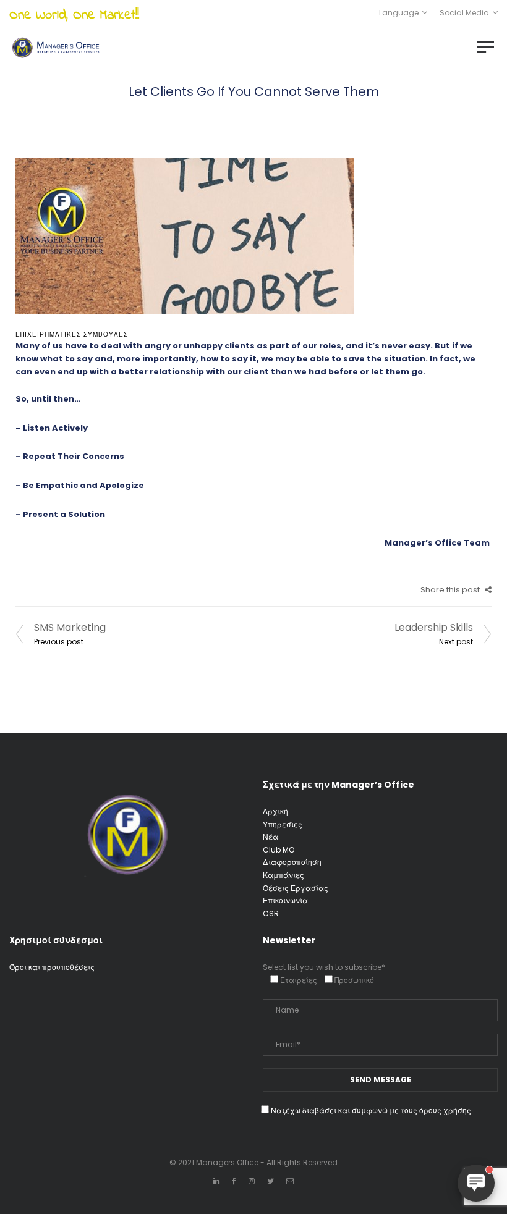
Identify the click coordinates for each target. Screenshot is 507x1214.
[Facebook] (234, 1181)
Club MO (278, 850)
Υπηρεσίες (282, 824)
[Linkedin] (216, 1181)
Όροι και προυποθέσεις (52, 967)
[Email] (290, 1181)
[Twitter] (270, 1181)
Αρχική (275, 811)
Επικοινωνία (285, 900)
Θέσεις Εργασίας (295, 888)
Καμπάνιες (283, 875)
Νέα (270, 837)
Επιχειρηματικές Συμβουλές (71, 334)
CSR (271, 913)
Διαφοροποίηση (292, 862)
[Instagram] (252, 1181)
